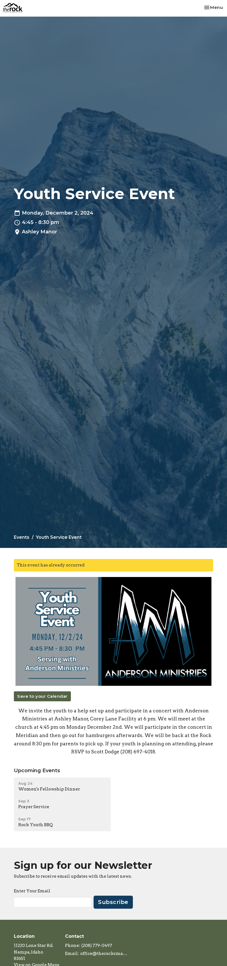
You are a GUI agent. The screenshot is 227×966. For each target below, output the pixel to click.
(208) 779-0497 (96, 945)
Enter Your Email (32, 890)
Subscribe (113, 902)
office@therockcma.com (104, 953)
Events (21, 537)
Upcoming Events (37, 770)
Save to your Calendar (42, 696)
